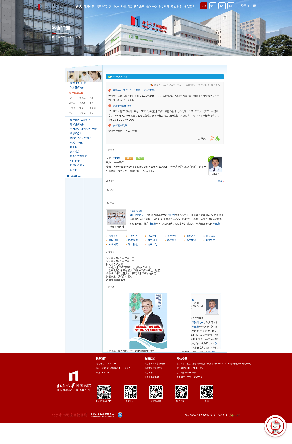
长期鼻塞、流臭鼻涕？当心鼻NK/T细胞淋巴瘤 (130, 350)
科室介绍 (113, 236)
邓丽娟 (82, 113)
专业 (212, 5)
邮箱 (230, 5)
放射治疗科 (76, 133)
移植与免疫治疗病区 (80, 138)
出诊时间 (152, 236)
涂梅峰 (82, 103)
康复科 (73, 147)
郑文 (92, 98)
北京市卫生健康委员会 (154, 363)
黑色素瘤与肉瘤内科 (80, 119)
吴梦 (92, 113)
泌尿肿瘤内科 (77, 124)
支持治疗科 (76, 151)
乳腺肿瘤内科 (77, 87)
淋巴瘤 (171, 215)
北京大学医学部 (151, 377)
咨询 (139, 158)
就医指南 (113, 240)
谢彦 (92, 103)
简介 (129, 158)
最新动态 (191, 236)
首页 (69, 37)
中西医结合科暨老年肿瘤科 (84, 129)
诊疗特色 (133, 244)
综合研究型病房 (78, 156)
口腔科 (73, 170)
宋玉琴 (82, 98)
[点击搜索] (275, 427)
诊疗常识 (172, 240)
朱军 (71, 98)
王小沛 (72, 113)
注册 (253, 5)
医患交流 (172, 236)
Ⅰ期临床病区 (76, 142)
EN (222, 5)
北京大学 (148, 372)
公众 (203, 5)
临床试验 (210, 236)
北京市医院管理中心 (153, 368)
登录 (243, 5)
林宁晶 (72, 103)
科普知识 (133, 240)
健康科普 (152, 244)
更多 (220, 181)
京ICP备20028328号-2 (187, 372)
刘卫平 (72, 108)
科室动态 (210, 240)
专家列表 (133, 236)
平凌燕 (93, 108)
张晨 (81, 108)
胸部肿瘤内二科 (78, 82)
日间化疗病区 (77, 165)
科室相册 (152, 240)
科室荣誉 (191, 240)
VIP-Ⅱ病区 (75, 160)
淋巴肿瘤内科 (76, 93)
